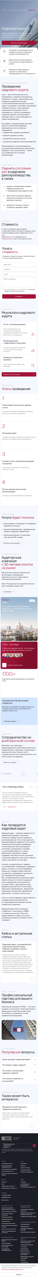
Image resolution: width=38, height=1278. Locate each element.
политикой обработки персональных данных (20, 290)
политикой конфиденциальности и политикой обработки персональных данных (17, 1150)
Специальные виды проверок (18, 10)
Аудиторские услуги (7, 1205)
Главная (4, 10)
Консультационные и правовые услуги (26, 1206)
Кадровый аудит (32, 10)
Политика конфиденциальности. (13, 1269)
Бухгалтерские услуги (8, 1237)
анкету (11, 237)
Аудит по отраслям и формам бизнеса (28, 1238)
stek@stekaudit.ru (8, 239)
